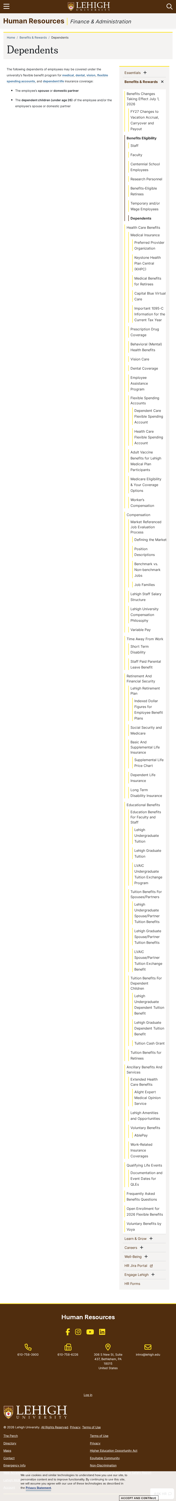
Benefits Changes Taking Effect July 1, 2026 (143, 98)
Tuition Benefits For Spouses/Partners (146, 894)
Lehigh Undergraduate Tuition (146, 835)
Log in (88, 1395)
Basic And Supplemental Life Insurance (145, 747)
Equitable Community (105, 1458)
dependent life (53, 81)
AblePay (141, 1135)
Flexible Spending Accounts (144, 400)
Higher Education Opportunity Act (113, 1450)
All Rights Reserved (54, 1427)
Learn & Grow (136, 1238)
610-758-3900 (28, 1354)
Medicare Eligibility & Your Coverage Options (145, 485)
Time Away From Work (145, 639)
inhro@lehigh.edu (148, 1350)
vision (91, 75)
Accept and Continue (138, 1498)
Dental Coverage (144, 368)
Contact (9, 1458)
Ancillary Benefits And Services (144, 1070)
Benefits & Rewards (33, 37)
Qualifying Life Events (144, 1165)
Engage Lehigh (137, 1274)
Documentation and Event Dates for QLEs (146, 1178)
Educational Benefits (143, 804)
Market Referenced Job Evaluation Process (145, 526)
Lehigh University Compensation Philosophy (144, 615)
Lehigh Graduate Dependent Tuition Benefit (149, 1028)
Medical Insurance (145, 235)
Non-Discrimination (103, 1465)
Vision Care (139, 359)
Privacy (75, 1427)
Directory (9, 1443)
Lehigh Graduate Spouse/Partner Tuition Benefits (147, 937)
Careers (131, 1247)
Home (11, 37)
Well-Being (133, 1256)
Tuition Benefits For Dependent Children (146, 983)
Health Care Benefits (143, 227)
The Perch (10, 1436)
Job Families (144, 584)
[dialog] (88, 1486)
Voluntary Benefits (145, 1127)
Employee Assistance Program (139, 383)
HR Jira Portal (143, 1265)
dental (80, 75)
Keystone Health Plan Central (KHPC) (147, 263)
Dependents (140, 218)
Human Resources (33, 21)
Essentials (133, 72)
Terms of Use (91, 1427)
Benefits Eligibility (141, 138)
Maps (7, 1450)
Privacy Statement (38, 1488)
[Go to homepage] (88, 1412)
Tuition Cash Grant (149, 1043)
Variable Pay (140, 629)
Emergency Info (14, 1465)
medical (68, 75)
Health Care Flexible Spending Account (148, 437)
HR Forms (139, 1283)
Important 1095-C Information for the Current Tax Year (149, 314)
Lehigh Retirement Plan (145, 691)
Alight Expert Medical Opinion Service (147, 1098)
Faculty (136, 154)
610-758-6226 (68, 1354)
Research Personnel (146, 179)
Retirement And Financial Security (141, 679)
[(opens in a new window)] (89, 6)
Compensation (138, 514)
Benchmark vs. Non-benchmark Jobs (147, 570)
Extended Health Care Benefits (144, 1082)
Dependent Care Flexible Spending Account (148, 416)
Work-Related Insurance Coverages (141, 1150)
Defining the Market (150, 539)
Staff (134, 145)
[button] (169, 7)
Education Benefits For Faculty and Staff (145, 817)
